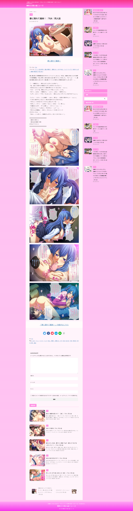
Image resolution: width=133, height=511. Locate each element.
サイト (32, 389)
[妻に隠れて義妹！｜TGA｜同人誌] (56, 333)
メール (32, 382)
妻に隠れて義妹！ (54, 61)
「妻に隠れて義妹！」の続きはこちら (54, 325)
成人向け (67, 341)
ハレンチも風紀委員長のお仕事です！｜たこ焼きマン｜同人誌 (100, 32)
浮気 (71, 341)
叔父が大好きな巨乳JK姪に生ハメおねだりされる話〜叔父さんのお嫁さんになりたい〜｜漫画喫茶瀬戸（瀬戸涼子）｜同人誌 (100, 17)
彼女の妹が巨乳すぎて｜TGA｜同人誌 (56, 458)
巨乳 (64, 341)
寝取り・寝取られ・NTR (56, 341)
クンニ (37, 341)
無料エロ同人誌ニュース (34, 5)
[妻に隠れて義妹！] (54, 165)
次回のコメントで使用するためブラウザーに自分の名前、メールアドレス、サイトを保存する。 (55, 395)
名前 (32, 375)
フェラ (45, 341)
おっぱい (33, 341)
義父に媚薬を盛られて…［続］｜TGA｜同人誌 (59, 413)
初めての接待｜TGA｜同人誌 (54, 428)
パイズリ (41, 341)
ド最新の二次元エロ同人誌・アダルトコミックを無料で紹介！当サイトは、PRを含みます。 (66, 503)
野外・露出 (33, 343)
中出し (49, 341)
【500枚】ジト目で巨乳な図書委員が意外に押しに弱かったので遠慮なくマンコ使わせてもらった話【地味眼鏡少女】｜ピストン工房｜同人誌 (100, 59)
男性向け (75, 341)
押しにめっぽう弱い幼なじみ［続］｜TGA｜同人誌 (60, 473)
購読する (89, 91)
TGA (36, 67)
